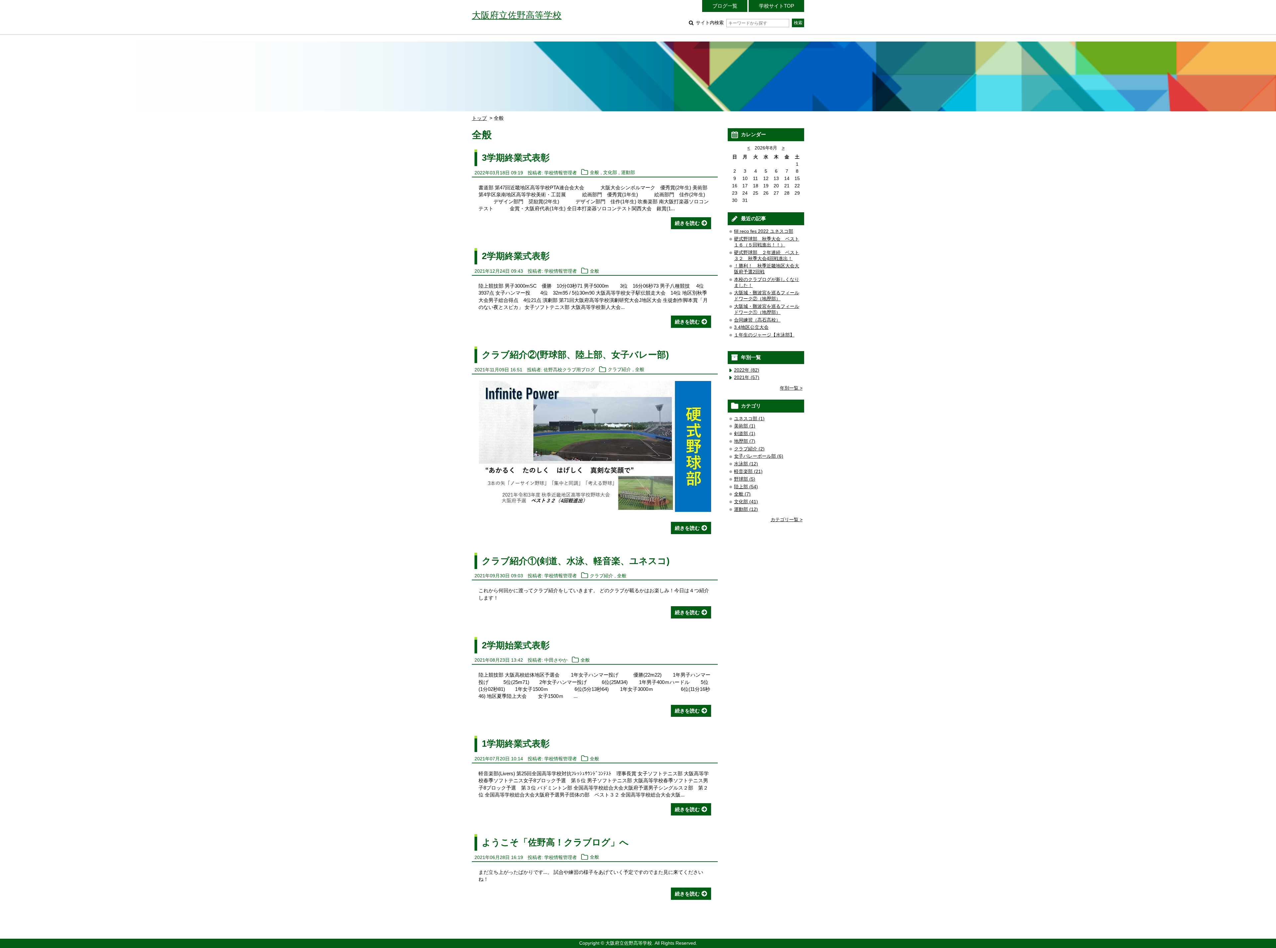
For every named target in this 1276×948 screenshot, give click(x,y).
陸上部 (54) (746, 486)
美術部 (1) (744, 426)
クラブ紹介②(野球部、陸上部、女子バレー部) (575, 354)
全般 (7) (742, 494)
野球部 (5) (744, 479)
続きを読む (687, 223)
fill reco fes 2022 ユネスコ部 (763, 231)
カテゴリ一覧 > (786, 519)
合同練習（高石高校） (757, 320)
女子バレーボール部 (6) (758, 456)
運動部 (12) (746, 509)
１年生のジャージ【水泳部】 (764, 334)
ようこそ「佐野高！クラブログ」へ (555, 842)
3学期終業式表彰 (516, 157)
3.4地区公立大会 (751, 327)
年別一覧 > (791, 388)
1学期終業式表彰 (516, 743)
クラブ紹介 (619, 369)
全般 (594, 172)
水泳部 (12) (746, 463)
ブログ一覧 (724, 6)
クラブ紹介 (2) (749, 448)
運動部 (628, 172)
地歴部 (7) (744, 441)
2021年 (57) (746, 377)
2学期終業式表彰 (516, 256)
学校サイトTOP (776, 6)
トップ (479, 118)
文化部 (610, 172)
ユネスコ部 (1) (749, 418)
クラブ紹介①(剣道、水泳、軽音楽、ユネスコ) (576, 561)
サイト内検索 (709, 22)
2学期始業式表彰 (516, 645)
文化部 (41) (746, 501)
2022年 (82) (746, 370)
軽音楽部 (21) (748, 471)
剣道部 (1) (744, 433)
